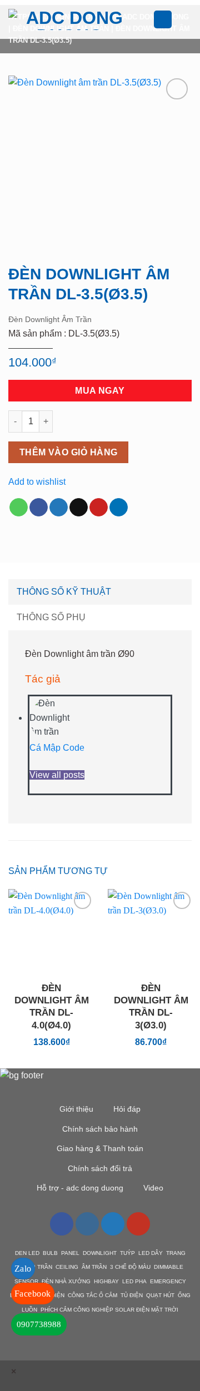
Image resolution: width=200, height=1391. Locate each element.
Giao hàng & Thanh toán (100, 1148)
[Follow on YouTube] (138, 1224)
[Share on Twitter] (58, 507)
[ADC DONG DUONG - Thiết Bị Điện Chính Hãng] (70, 19)
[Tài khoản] (163, 20)
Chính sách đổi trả (100, 1168)
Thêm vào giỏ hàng (68, 452)
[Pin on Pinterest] (98, 507)
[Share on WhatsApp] (18, 507)
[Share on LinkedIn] (118, 507)
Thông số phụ (51, 617)
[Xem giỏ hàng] (186, 19)
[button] (146, 19)
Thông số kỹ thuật (64, 591)
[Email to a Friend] (78, 507)
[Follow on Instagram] (87, 1224)
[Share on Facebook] (38, 507)
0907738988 (39, 1324)
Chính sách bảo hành (100, 1128)
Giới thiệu (76, 1108)
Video (153, 1187)
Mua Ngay (100, 390)
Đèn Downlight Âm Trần (50, 319)
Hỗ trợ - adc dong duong (80, 1187)
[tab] (100, 592)
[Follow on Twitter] (112, 1224)
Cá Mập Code (56, 747)
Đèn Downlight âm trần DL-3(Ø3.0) (151, 1006)
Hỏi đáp (127, 1108)
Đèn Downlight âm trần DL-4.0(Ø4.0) (51, 1006)
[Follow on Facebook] (61, 1224)
